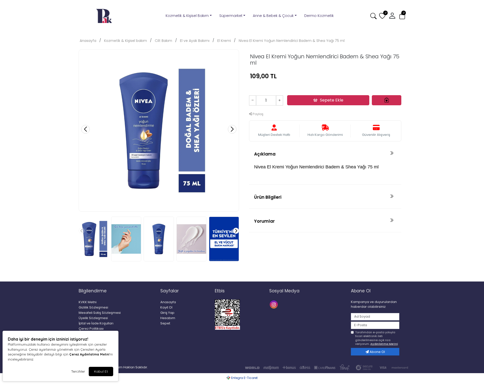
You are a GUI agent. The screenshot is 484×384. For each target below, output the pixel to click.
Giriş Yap (167, 312)
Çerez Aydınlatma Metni (89, 354)
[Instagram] (274, 304)
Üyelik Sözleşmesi (93, 318)
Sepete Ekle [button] (331, 100)
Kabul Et (101, 371)
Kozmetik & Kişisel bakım (125, 40)
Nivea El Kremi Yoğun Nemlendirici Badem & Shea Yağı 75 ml (292, 40)
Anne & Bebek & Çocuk (273, 15)
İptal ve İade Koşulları (96, 323)
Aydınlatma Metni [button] (384, 344)
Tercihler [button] (78, 371)
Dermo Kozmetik (319, 15)
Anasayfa (88, 40)
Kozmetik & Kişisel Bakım (187, 15)
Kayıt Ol (166, 307)
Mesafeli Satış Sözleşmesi (100, 312)
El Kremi (224, 40)
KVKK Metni (88, 302)
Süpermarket (231, 15)
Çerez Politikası (91, 328)
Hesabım (167, 318)
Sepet (165, 323)
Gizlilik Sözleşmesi (93, 307)
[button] (402, 16)
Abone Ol (377, 351)
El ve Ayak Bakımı (194, 40)
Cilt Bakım (163, 40)
